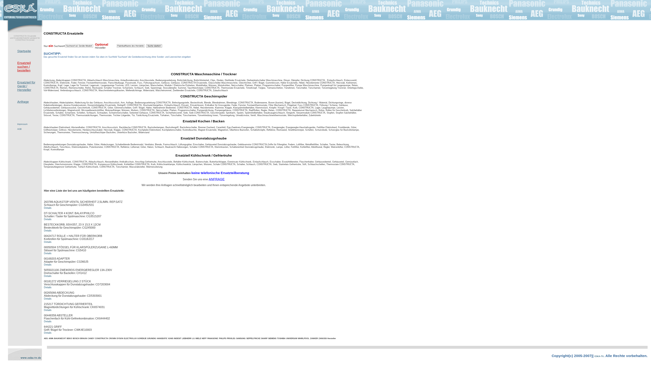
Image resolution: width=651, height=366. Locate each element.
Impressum (22, 124)
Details (48, 208)
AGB (19, 129)
